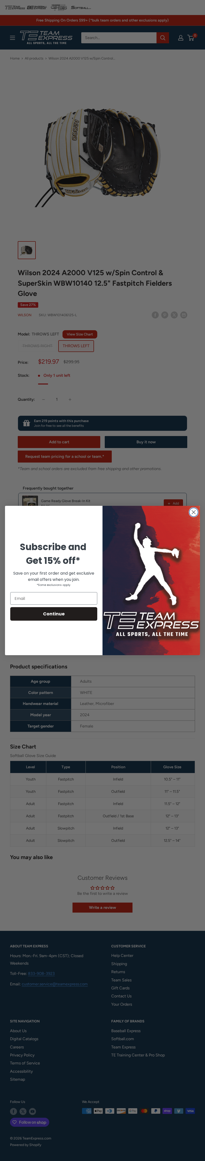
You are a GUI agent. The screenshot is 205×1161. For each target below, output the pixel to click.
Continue (54, 614)
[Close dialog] (193, 512)
